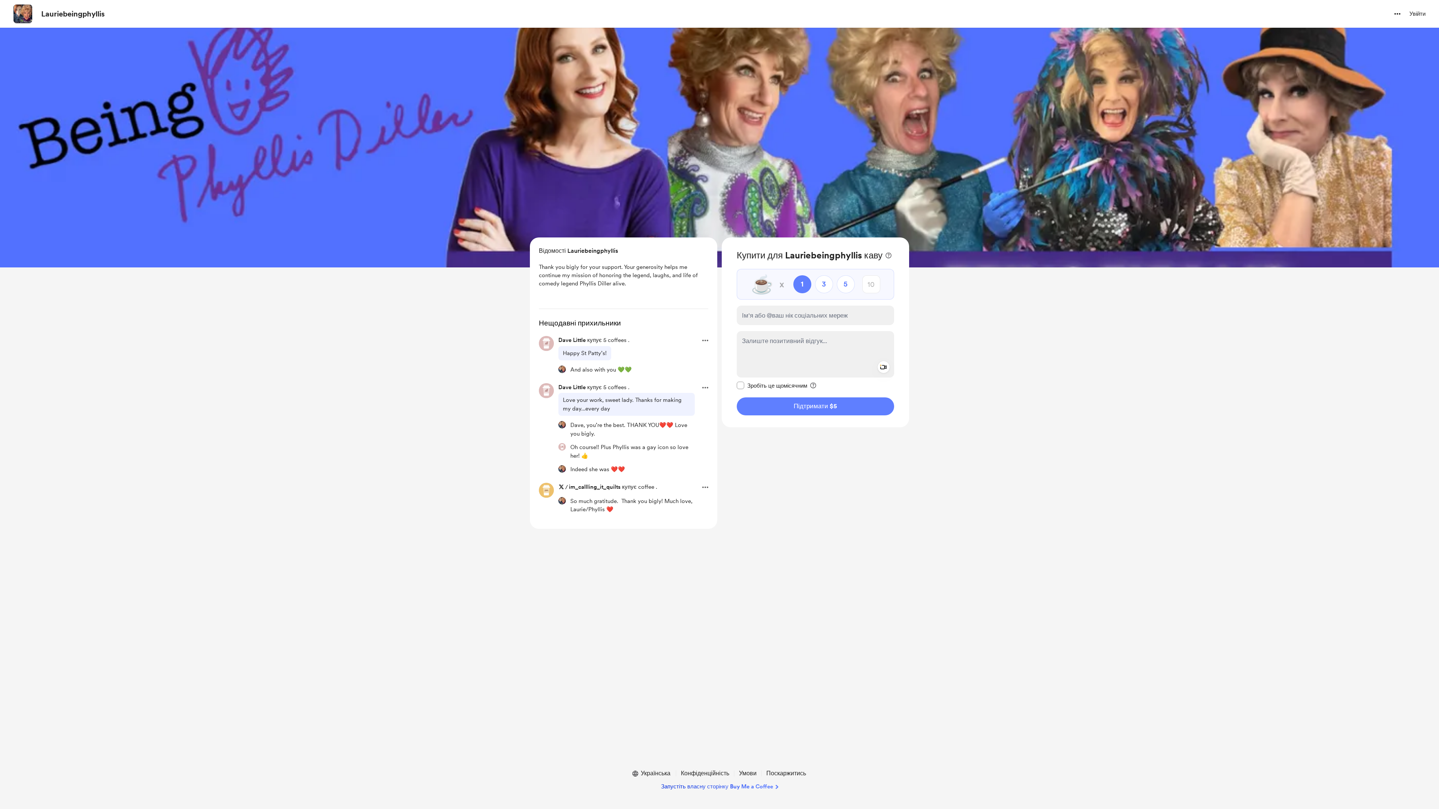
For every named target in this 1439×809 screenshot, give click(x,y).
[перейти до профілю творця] (22, 13)
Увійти (1417, 13)
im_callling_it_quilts (595, 487)
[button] (1397, 14)
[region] (815, 332)
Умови (748, 773)
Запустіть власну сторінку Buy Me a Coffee (717, 786)
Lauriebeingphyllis (73, 13)
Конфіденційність (705, 773)
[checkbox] (772, 385)
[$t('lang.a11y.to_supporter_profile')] (562, 369)
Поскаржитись (786, 773)
